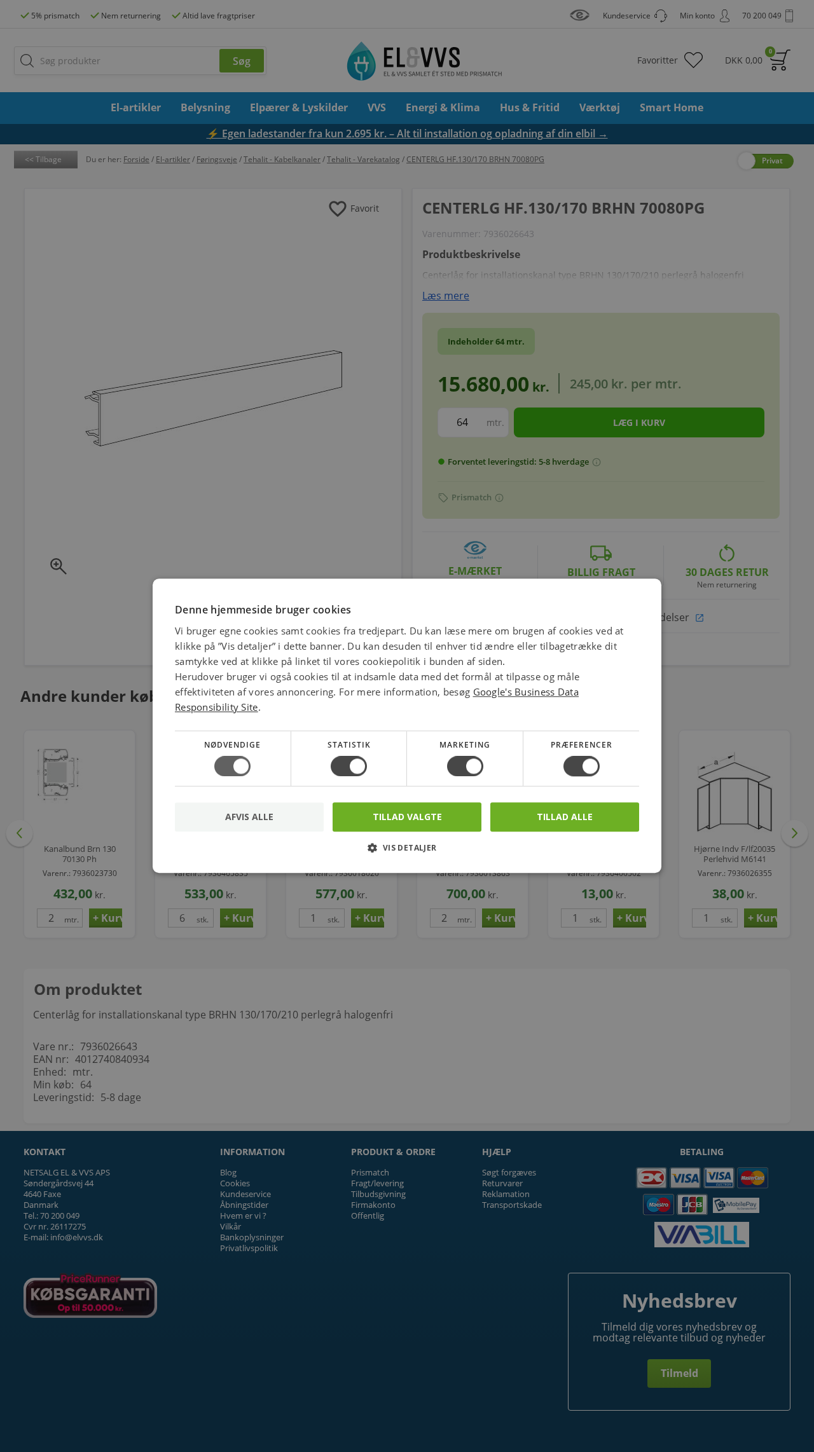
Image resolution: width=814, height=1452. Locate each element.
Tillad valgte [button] (407, 817)
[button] (407, 853)
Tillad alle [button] (565, 817)
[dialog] (407, 726)
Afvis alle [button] (249, 817)
